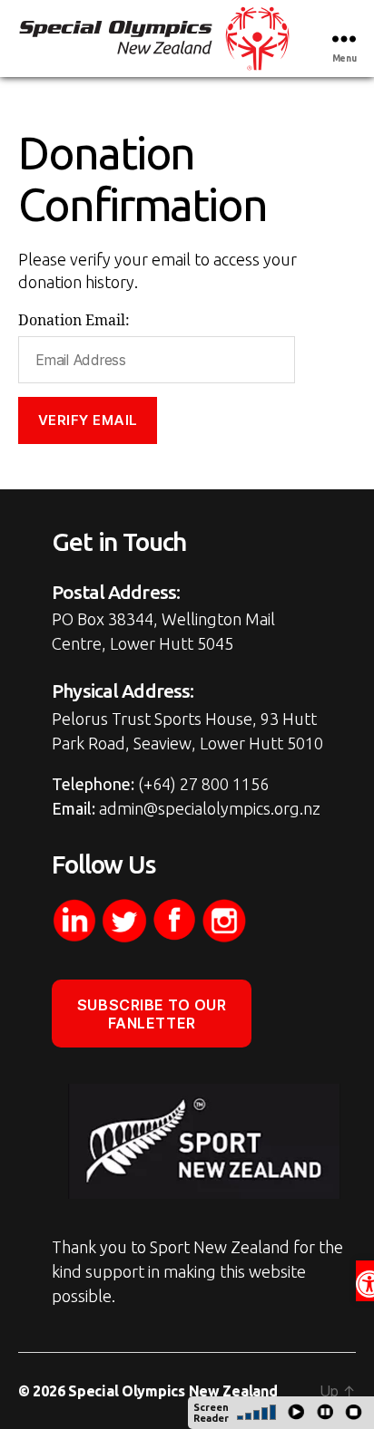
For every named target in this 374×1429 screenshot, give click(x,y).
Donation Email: (74, 321)
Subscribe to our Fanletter (152, 1014)
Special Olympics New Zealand (172, 1391)
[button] (365, 1280)
